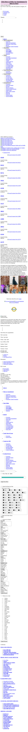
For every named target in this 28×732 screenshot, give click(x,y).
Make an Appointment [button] (8, 391)
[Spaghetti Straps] (4, 590)
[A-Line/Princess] (4, 576)
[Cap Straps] (4, 588)
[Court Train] (3, 567)
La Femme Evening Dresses (9, 689)
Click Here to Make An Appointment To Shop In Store (14, 2)
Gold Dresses (6, 723)
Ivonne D (5, 685)
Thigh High (5, 727)
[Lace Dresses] (4, 531)
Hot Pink (7, 620)
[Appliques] (4, 552)
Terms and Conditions (8, 364)
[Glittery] (2, 546)
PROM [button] (5, 414)
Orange (6, 626)
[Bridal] (6, 522)
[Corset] (5, 537)
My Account (6, 11)
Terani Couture (6, 697)
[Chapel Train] (3, 566)
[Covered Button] (4, 540)
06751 (2, 173)
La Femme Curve (7, 669)
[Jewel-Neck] (4, 573)
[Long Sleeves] (5, 584)
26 (15, 497)
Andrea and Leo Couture (9, 662)
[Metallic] (2, 547)
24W (5, 505)
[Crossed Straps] (4, 541)
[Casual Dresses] (6, 524)
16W (22, 500)
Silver (6, 637)
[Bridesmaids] (6, 523)
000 (5, 490)
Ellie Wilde (5, 665)
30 (5, 500)
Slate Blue (7, 609)
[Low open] (4, 543)
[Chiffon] (3, 559)
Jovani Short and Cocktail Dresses (11, 705)
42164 (2, 234)
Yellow (6, 598)
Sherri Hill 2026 (7, 649)
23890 (2, 219)
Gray (6, 636)
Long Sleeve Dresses (8, 724)
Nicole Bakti (6, 671)
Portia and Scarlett (7, 672)
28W (18, 505)
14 (5, 495)
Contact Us (5, 354)
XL (5, 512)
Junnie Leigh (6, 688)
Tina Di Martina (6, 698)
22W (18, 502)
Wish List (5, 371)
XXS (18, 507)
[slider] (25, 477)
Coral (6, 628)
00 (11, 490)
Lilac (6, 614)
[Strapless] (4, 591)
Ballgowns (5, 715)
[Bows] (4, 554)
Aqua (6, 605)
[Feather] (3, 560)
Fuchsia (6, 621)
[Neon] (2, 548)
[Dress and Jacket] (4, 530)
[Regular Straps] (4, 589)
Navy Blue (7, 611)
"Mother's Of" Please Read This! (11, 653)
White (6, 639)
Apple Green (7, 601)
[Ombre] (2, 549)
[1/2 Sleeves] (5, 582)
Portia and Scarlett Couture (9, 693)
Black (6, 635)
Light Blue (7, 607)
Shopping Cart (6, 12)
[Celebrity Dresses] (5, 535)
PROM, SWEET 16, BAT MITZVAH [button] (9, 657)
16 (10, 495)
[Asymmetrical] (3, 565)
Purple (6, 613)
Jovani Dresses (6, 667)
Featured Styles (6, 152)
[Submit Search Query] (16, 471)
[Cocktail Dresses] (6, 525)
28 (21, 497)
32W (12, 507)
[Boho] (4, 529)
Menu (2, 36)
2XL (11, 512)
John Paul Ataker (7, 686)
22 (5, 497)
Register (5, 13)
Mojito (6, 599)
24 (10, 497)
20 (21, 495)
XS (5, 510)
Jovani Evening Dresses (8, 687)
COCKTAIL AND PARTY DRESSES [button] (9, 701)
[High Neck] (4, 572)
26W (12, 505)
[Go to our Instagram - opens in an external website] (19, 301)
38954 (2, 226)
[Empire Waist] (4, 577)
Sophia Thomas (6, 674)
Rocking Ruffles (7, 722)
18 (15, 495)
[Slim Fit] (4, 579)
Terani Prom (6, 676)
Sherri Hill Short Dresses (9, 708)
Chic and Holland (7, 663)
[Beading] (4, 553)
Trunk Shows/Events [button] (8, 433)
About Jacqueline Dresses (8, 361)
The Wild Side (6, 726)
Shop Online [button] (6, 403)
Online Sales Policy (7, 362)
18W (5, 502)
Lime (6, 603)
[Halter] (4, 571)
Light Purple (7, 616)
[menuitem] (15, 11)
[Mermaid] (4, 578)
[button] (5, 39)
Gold (6, 632)
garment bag (6, 728)
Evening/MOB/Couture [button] (6, 678)
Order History (6, 369)
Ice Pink (6, 617)
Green (6, 602)
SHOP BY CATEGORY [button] (6, 711)
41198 (2, 188)
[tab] (15, 391)
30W (5, 507)
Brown (6, 633)
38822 (2, 211)
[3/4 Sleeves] (5, 583)
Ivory (6, 629)
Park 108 (5, 692)
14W (16, 500)
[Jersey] (3, 561)
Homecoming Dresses (8, 718)
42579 (2, 242)
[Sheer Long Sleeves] (5, 585)
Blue (6, 610)
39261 (2, 180)
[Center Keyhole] (5, 536)
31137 (2, 203)
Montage (5, 691)
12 (24, 492)
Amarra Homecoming (8, 703)
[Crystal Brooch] (4, 555)
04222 (2, 165)
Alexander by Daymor (8, 681)
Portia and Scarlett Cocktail (9, 707)
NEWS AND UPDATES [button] (6, 647)
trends (20, 298)
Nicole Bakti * (6, 694)
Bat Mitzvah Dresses (8, 716)
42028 (2, 157)
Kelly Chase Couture (8, 695)
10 (19, 492)
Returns (5, 355)
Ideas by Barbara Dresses (9, 683)
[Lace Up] (4, 542)
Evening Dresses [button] (7, 453)
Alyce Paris (5, 660)
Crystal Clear (6, 720)
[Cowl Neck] (4, 570)
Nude (6, 630)
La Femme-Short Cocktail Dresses (11, 706)
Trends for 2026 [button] (7, 441)
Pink (6, 618)
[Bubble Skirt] (5, 534)
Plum (6, 624)
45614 (2, 196)
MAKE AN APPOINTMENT (7, 138)
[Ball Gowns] (4, 528)
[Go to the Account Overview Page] (1, 9)
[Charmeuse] (3, 558)
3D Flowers (6, 713)
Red (5, 625)
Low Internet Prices (7, 357)
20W (12, 502)
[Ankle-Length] (3, 564)
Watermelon (7, 622)
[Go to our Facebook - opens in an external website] (9, 301)
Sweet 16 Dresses (7, 721)
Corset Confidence (7, 717)
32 (10, 500)
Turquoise (7, 606)
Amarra (5, 661)
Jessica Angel (6, 666)
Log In (4, 15)
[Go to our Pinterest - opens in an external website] (14, 302)
